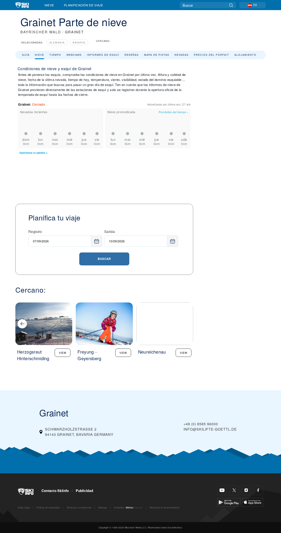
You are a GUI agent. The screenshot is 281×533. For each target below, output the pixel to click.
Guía (26, 54)
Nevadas (182, 54)
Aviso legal (24, 507)
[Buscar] (231, 5)
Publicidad (84, 490)
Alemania (57, 42)
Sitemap (102, 507)
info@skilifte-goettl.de (210, 429)
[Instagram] (246, 490)
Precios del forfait (211, 54)
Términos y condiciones (79, 507)
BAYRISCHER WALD (40, 31)
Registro (35, 231)
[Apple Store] (252, 501)
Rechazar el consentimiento (165, 507)
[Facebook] (258, 490)
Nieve (49, 5)
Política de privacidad (48, 507)
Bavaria (79, 42)
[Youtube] (222, 490)
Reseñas (131, 54)
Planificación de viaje (83, 5)
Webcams (74, 54)
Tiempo (55, 54)
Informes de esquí (103, 54)
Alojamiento (245, 54)
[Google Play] (229, 501)
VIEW (62, 352)
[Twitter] (234, 490)
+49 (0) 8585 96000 (201, 423)
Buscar (104, 259)
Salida (109, 231)
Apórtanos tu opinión (32, 153)
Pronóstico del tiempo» (173, 112)
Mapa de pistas (156, 54)
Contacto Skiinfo (55, 490)
